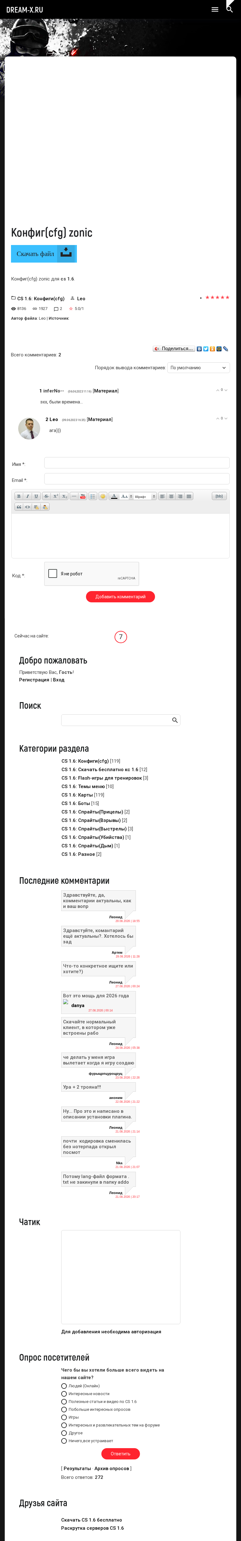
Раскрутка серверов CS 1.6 (92, 1528)
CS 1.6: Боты (76, 803)
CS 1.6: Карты (77, 795)
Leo (81, 298)
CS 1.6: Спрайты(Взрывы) (91, 820)
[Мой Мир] (219, 347)
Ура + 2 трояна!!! (82, 1087)
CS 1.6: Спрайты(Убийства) (93, 837)
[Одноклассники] (212, 347)
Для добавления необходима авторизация (111, 1332)
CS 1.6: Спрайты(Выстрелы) (94, 829)
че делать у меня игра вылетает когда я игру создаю (98, 1060)
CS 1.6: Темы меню (83, 786)
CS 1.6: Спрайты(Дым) (87, 846)
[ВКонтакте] (199, 347)
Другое (76, 1433)
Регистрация (34, 680)
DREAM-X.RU (24, 9)
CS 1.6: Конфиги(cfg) (41, 298)
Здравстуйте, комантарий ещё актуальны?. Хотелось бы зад (98, 936)
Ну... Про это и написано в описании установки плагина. (97, 1114)
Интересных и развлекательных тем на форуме (114, 1425)
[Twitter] (206, 347)
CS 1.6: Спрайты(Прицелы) (92, 812)
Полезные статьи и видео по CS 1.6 (103, 1401)
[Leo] (47, 430)
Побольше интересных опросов (100, 1409)
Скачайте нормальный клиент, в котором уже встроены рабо (89, 1027)
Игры (74, 1417)
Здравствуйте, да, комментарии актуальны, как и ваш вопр (97, 900)
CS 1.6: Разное (78, 854)
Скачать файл (35, 254)
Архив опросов (111, 1468)
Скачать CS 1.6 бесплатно (91, 1520)
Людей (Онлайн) (84, 1386)
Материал (105, 391)
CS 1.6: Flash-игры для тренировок (102, 778)
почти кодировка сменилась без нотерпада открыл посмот (97, 1146)
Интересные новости (89, 1393)
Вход (58, 680)
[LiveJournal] (225, 347)
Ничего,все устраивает (91, 1440)
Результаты (77, 1468)
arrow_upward (227, 1527)
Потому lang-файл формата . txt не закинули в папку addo (96, 1179)
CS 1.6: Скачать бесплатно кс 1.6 (100, 769)
